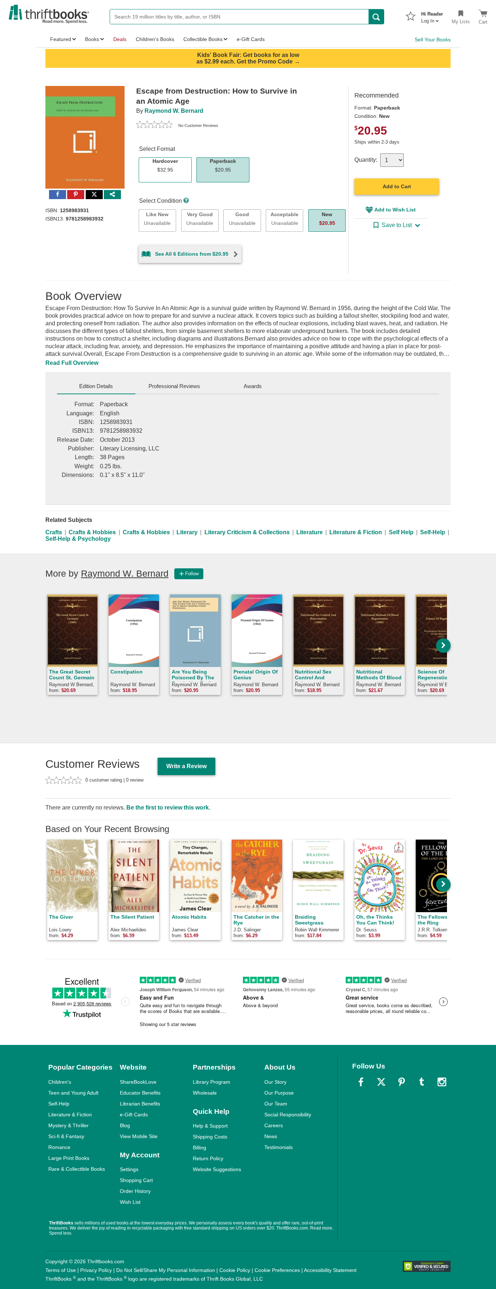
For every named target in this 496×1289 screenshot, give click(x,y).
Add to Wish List (395, 210)
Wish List (130, 1202)
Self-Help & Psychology (78, 539)
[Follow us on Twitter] (381, 1082)
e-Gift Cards (134, 1114)
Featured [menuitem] (60, 39)
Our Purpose (279, 1093)
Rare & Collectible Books (76, 1169)
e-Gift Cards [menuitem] (251, 39)
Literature (309, 532)
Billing (199, 1147)
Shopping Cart (136, 1180)
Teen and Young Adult (73, 1093)
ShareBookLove (138, 1082)
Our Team (275, 1104)
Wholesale (205, 1093)
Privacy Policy (96, 1270)
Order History (135, 1191)
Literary (187, 532)
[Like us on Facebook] (361, 1082)
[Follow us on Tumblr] (421, 1082)
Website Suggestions (217, 1169)
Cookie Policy (234, 1270)
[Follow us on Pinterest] (401, 1082)
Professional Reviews (174, 386)
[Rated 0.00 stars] (154, 125)
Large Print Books (68, 1158)
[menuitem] (432, 15)
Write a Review (186, 766)
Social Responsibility (287, 1114)
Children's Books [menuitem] (155, 39)
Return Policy (208, 1158)
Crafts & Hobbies (92, 532)
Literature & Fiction (355, 532)
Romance (59, 1147)
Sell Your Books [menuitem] (433, 39)
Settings (129, 1169)
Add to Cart (397, 186)
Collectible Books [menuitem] (203, 39)
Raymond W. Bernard (174, 111)
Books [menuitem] (92, 39)
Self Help (401, 532)
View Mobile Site (139, 1136)
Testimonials (278, 1147)
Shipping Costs (210, 1137)
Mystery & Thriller (68, 1125)
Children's (59, 1082)
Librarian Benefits (140, 1104)
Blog (125, 1125)
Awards (253, 386)
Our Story (275, 1082)
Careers (273, 1125)
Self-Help (432, 532)
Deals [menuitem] (119, 39)
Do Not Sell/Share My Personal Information (165, 1270)
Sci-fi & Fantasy (66, 1136)
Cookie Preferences (277, 1270)
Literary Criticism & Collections (247, 532)
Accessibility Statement (330, 1270)
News (270, 1136)
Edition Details (96, 386)
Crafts (53, 532)
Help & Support (210, 1126)
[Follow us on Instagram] (442, 1082)
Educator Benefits (140, 1093)
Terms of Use (60, 1270)
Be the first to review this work (167, 807)
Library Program (211, 1082)
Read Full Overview (71, 363)
